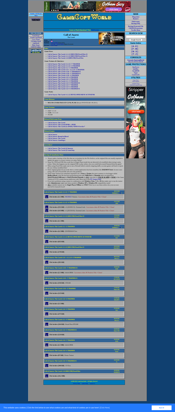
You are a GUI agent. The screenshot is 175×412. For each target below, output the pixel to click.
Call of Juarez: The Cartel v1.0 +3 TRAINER (63, 79)
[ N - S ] (135, 51)
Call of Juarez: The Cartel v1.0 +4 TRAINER (63, 77)
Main (36, 15)
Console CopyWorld (36, 37)
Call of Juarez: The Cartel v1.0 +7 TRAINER (63, 85)
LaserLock (135, 75)
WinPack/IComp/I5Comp (136, 85)
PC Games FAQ (95, 179)
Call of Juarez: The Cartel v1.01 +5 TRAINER (63, 75)
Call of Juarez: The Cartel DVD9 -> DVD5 (62, 124)
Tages (136, 73)
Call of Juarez (52, 134)
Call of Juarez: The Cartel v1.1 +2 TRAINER (63, 68)
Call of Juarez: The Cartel (56, 123)
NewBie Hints (135, 30)
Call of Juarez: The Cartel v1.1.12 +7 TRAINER (64, 64)
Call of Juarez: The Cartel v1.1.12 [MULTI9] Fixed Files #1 (68, 56)
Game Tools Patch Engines (135, 80)
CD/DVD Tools (136, 83)
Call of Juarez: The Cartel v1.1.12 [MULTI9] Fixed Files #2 (68, 54)
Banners (136, 19)
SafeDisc (136, 69)
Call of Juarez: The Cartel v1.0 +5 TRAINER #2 (64, 83)
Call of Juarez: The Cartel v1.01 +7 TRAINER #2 (64, 71)
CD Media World (36, 41)
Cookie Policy (84, 383)
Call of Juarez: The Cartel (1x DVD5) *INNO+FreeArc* (66, 126)
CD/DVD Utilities (36, 47)
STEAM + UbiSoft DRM (57, 44)
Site (120, 193)
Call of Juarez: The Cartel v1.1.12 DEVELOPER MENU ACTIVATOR (71, 95)
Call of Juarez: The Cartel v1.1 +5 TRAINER (63, 81)
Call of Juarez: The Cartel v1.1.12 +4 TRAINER (64, 66)
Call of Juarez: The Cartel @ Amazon (60, 148)
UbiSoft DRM (54, 42)
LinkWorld (36, 43)
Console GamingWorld (135, 60)
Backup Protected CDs (135, 26)
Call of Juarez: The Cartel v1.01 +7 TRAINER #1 (64, 73)
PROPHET (68, 197)
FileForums (95, 30)
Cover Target (36, 39)
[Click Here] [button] (105, 408)
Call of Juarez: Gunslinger (56, 140)
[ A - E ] (135, 46)
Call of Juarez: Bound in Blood (58, 136)
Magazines (135, 17)
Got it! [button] (161, 408)
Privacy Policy (76, 383)
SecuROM (135, 71)
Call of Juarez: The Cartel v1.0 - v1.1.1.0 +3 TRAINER (66, 70)
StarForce (135, 67)
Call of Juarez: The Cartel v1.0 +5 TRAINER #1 (64, 89)
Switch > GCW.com (36, 13)
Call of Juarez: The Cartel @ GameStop (61, 150)
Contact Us (92, 383)
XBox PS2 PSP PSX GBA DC (135, 61)
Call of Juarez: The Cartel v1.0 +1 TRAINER (63, 87)
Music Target (36, 45)
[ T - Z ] (135, 54)
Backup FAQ (135, 23)
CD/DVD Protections (136, 28)
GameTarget (36, 35)
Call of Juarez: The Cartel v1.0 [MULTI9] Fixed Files (65, 58)
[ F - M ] (135, 49)
